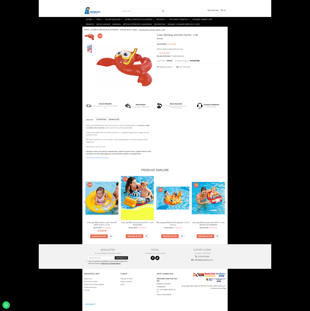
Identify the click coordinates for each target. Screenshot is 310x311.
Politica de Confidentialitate (111, 263)
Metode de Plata (126, 279)
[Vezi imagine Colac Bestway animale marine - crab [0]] (89, 36)
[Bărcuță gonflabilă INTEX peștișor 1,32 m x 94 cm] (172, 198)
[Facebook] (153, 258)
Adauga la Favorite (166, 67)
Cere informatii (184, 67)
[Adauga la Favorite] (111, 236)
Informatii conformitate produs (97, 157)
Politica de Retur (126, 281)
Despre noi (88, 279)
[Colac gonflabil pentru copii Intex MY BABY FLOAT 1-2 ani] (101, 198)
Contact (87, 290)
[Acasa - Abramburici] (96, 11)
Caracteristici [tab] (101, 119)
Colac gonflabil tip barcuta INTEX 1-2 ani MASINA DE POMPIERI (208, 223)
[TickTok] (157, 258)
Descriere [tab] (89, 120)
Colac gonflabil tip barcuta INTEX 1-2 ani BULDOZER (137, 223)
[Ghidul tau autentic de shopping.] (90, 304)
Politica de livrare (90, 287)
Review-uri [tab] (114, 119)
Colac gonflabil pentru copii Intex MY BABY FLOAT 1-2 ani (102, 223)
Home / (87, 29)
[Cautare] (163, 11)
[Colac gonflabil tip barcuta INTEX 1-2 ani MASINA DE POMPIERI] (208, 198)
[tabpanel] (124, 66)
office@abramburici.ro (203, 260)
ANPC (122, 284)
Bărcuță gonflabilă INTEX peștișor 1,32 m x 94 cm (172, 223)
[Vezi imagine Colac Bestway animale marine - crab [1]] (89, 48)
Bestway (160, 38)
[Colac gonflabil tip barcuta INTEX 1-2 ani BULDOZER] (137, 198)
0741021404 (203, 256)
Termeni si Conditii (90, 281)
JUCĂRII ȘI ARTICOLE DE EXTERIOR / (105, 29)
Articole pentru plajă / (129, 29)
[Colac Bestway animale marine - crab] (124, 66)
